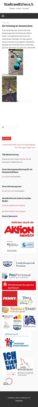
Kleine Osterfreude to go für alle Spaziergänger (19, 145)
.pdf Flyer (7, 191)
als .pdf (4, 177)
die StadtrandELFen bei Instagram (14, 211)
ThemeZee (18, 400)
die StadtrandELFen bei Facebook (13, 205)
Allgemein (6, 138)
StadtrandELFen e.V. (19, 4)
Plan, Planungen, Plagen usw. (25, 147)
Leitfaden (23, 159)
